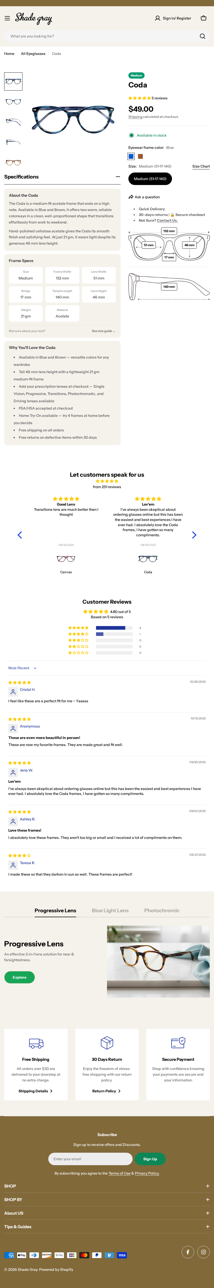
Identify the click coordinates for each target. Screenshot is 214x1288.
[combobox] (107, 36)
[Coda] (148, 559)
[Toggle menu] (7, 18)
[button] (140, 98)
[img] (107, 481)
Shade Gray (27, 1269)
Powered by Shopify (56, 1269)
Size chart (201, 166)
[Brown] (140, 156)
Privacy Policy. (147, 1173)
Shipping (135, 117)
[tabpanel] (107, 962)
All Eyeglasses (33, 53)
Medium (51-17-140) (150, 178)
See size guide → (104, 331)
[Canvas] (66, 559)
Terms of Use (119, 1173)
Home (9, 53)
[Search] (202, 36)
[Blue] (131, 156)
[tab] (55, 912)
